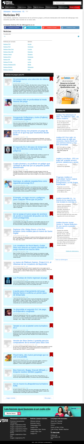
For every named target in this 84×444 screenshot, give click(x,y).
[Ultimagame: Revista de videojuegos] (3, 7)
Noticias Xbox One (8, 49)
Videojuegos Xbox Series (38, 429)
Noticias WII (6, 59)
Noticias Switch (7, 54)
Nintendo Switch (35, 423)
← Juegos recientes (10, 398)
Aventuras (30, 46)
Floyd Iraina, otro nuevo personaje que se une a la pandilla (30, 356)
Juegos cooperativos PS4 (18, 427)
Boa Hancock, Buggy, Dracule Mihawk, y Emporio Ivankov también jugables (30, 371)
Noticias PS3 (6, 46)
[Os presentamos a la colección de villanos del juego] (8, 82)
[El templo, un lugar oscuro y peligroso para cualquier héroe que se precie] (8, 200)
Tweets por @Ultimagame (61, 259)
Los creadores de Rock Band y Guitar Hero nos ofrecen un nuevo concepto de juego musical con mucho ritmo (30, 247)
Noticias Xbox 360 (8, 52)
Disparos (30, 54)
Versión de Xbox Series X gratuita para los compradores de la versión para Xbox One (31, 342)
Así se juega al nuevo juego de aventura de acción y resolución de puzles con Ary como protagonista (30, 216)
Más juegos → (48, 398)
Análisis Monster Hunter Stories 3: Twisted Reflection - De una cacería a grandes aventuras (67, 225)
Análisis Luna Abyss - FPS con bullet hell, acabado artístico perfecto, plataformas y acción (67, 160)
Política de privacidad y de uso (55, 436)
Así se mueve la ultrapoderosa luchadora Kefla (30, 385)
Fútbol (29, 59)
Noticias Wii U (7, 57)
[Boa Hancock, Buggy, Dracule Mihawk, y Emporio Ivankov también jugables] (8, 373)
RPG (29, 69)
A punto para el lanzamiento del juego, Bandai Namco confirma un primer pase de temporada (30, 293)
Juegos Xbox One (35, 431)
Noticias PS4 (6, 44)
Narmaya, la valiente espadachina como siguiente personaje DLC (30, 182)
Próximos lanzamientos (51, 7)
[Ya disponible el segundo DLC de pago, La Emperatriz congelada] (8, 312)
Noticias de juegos (63, 7)
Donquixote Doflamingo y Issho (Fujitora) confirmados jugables (30, 118)
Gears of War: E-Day (57, 427)
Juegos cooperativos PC (17, 438)
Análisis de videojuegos (72, 251)
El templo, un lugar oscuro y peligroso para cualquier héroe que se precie (29, 199)
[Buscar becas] (42, 411)
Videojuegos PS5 (35, 425)
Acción (29, 44)
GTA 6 (52, 425)
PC (4, 36)
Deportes (30, 52)
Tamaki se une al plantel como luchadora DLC (30, 327)
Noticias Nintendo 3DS (9, 64)
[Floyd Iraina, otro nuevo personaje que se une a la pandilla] (8, 357)
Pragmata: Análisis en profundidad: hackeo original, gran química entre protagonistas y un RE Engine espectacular (67, 180)
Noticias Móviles (7, 67)
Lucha (29, 62)
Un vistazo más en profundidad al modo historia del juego (30, 101)
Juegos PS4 (34, 427)
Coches (30, 49)
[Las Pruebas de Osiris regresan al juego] (8, 280)
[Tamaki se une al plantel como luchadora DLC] (8, 328)
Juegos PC (33, 433)
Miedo (29, 64)
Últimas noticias (35, 421)
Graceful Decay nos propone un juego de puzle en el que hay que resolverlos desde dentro (31, 133)
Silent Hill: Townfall (56, 421)
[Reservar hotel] (67, 89)
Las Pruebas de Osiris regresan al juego (30, 278)
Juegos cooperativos (10, 7)
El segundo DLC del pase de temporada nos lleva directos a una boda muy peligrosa (30, 149)
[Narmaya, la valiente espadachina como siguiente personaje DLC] (8, 184)
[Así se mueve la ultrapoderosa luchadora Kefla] (8, 386)
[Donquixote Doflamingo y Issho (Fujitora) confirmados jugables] (8, 120)
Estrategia (30, 57)
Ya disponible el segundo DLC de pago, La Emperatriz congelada (30, 310)
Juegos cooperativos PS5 (18, 425)
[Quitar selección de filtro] (78, 36)
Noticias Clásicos (8, 69)
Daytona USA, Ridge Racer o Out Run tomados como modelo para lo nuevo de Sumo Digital (32, 231)
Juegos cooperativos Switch (18, 429)
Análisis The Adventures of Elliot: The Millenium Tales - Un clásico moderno (67, 116)
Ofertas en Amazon (74, 7)
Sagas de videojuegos (39, 7)
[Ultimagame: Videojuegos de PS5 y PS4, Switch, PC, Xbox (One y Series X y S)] (8, 3)
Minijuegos (30, 67)
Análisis (30, 7)
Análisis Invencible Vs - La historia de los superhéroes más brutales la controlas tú (66, 200)
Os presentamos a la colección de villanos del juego (31, 80)
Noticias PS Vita (7, 62)
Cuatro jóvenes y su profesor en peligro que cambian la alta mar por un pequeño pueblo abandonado (31, 166)
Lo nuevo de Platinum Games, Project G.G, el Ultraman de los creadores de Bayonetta (32, 263)
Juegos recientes (22, 7)
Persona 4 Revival (56, 423)
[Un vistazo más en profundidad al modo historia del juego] (8, 102)
